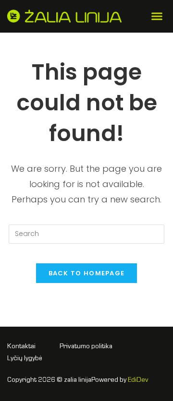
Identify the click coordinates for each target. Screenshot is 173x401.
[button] (157, 16)
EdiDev (138, 380)
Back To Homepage (87, 273)
